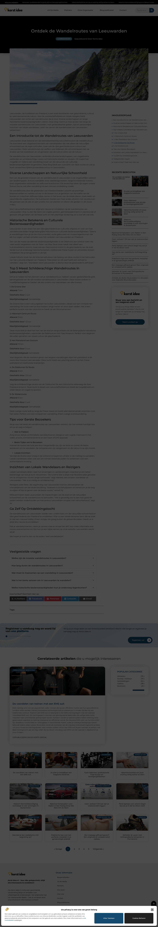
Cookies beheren (139, 918)
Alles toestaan (109, 918)
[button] (152, 910)
